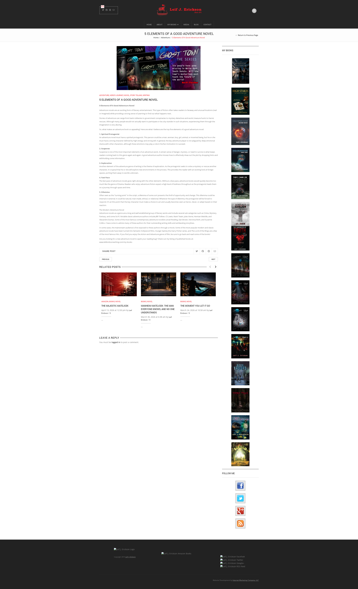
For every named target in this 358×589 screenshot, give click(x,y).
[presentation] (210, 267)
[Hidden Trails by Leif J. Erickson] (240, 400)
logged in (116, 342)
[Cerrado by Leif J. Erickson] (240, 454)
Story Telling (136, 95)
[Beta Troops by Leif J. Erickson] (240, 373)
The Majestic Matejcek (114, 305)
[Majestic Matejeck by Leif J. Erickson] (240, 71)
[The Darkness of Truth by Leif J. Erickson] (240, 238)
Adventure (165, 37)
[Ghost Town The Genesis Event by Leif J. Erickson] (240, 346)
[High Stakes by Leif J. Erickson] (240, 101)
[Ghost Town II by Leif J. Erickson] (240, 292)
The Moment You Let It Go (195, 305)
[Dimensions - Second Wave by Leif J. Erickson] (240, 131)
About (159, 24)
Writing (146, 95)
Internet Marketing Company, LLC (246, 580)
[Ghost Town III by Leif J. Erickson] (240, 319)
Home (149, 24)
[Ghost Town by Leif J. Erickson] (240, 265)
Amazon (105, 301)
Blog (196, 24)
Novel (126, 95)
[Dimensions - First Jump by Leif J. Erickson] (240, 159)
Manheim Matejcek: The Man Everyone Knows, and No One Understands (158, 309)
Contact (207, 24)
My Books (171, 24)
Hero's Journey (116, 95)
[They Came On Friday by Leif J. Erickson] (240, 187)
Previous (105, 259)
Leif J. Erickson (130, 557)
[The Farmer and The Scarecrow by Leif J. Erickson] (240, 214)
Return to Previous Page (248, 35)
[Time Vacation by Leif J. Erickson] (240, 427)
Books (112, 301)
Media (186, 24)
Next (213, 259)
